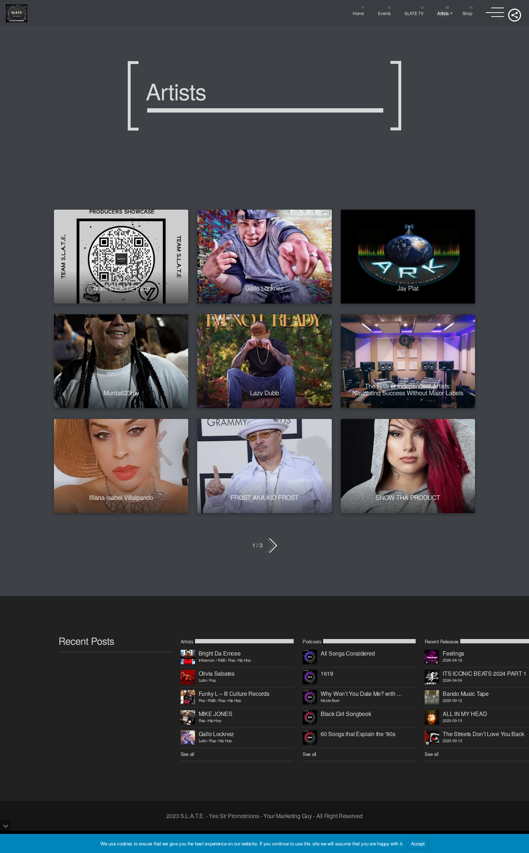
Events (384, 13)
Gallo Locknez (264, 287)
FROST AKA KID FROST (264, 497)
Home (358, 13)
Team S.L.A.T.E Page (121, 287)
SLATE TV (414, 13)
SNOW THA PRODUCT (408, 497)
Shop (467, 13)
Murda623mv (121, 392)
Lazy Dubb (264, 392)
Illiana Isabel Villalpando (121, 497)
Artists (442, 13)
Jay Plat (408, 287)
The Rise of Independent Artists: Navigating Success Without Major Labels (408, 389)
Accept (418, 843)
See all (187, 754)
